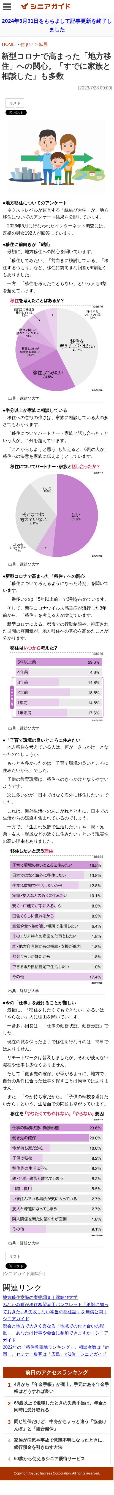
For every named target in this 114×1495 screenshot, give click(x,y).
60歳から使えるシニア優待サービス (49, 1458)
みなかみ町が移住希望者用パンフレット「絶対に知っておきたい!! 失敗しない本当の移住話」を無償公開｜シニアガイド (55, 1311)
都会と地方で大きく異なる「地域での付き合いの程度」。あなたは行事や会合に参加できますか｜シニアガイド (55, 1333)
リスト (15, 103)
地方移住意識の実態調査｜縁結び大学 (40, 1297)
